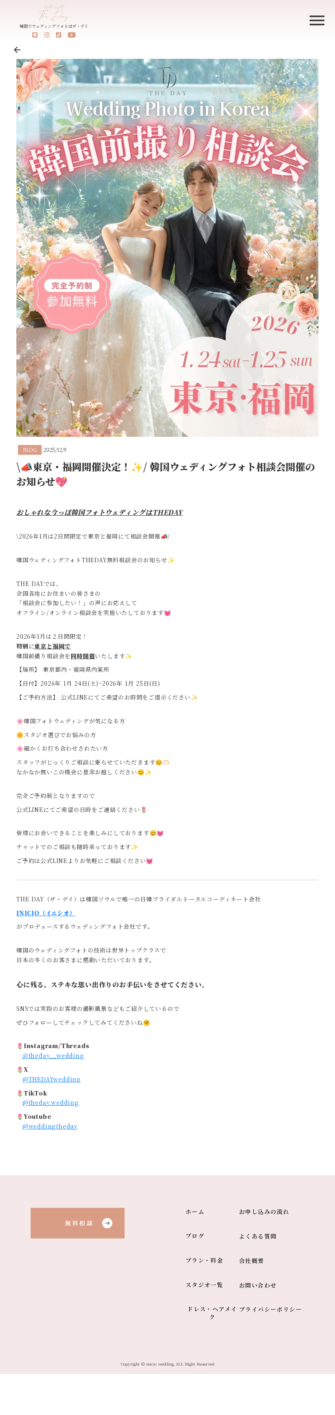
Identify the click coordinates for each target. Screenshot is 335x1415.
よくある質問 (258, 1236)
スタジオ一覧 (204, 1285)
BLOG (30, 449)
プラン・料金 (204, 1260)
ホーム (194, 1212)
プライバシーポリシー (270, 1309)
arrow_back (17, 50)
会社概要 (251, 1261)
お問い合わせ (258, 1285)
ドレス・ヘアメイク (212, 1313)
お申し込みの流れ (264, 1212)
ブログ (194, 1236)
